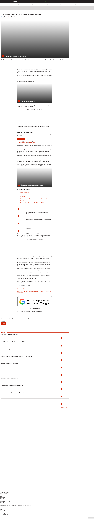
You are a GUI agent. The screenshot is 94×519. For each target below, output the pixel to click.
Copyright (2, 509)
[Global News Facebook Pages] (8, 481)
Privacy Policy (32, 142)
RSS (1, 496)
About (1, 491)
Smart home (2, 500)
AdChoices (91, 518)
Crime (2, 12)
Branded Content (3, 493)
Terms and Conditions (22, 142)
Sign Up (3, 323)
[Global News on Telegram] (41, 489)
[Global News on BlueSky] (58, 489)
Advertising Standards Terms (6, 513)
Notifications (2, 498)
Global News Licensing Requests (7, 502)
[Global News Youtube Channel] (41, 481)
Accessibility (2, 515)
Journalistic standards (35, 308)
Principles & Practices (4, 492)
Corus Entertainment (4, 514)
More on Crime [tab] (20, 189)
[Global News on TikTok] (25, 489)
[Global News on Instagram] (58, 481)
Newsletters (2, 497)
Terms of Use (2, 510)
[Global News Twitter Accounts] (25, 481)
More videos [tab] (27, 189)
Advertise (2, 511)
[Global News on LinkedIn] (8, 489)
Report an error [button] (35, 310)
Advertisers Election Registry (6, 501)
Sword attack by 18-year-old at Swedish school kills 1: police (33, 202)
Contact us (2, 494)
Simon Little (8, 16)
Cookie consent (3, 504)
